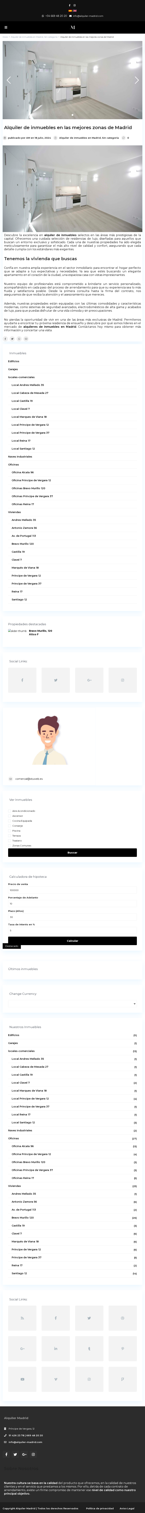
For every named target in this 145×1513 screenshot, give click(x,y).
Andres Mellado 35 (24, 520)
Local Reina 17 (21, 440)
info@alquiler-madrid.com (25, 1442)
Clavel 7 (17, 559)
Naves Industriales (20, 456)
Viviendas (14, 512)
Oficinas (13, 464)
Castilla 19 (18, 551)
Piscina (16, 830)
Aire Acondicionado (23, 811)
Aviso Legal (127, 1508)
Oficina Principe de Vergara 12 (31, 480)
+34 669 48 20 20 (56, 16)
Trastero (17, 840)
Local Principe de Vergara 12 (30, 424)
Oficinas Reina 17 (23, 504)
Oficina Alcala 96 (23, 472)
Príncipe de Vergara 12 (26, 575)
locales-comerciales (21, 377)
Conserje (17, 826)
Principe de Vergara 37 (26, 583)
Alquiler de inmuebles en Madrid (80, 137)
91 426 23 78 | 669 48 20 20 (26, 1435)
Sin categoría (110, 137)
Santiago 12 (19, 599)
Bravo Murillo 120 (23, 543)
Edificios (13, 361)
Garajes (13, 369)
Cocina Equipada (22, 821)
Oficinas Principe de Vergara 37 (32, 496)
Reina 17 (17, 591)
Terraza (16, 835)
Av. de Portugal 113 (24, 535)
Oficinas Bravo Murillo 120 (28, 488)
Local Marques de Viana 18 (29, 416)
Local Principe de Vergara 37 (30, 432)
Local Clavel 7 (21, 408)
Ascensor (17, 816)
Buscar (72, 852)
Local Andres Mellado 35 (28, 385)
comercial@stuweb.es (29, 778)
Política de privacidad (100, 1508)
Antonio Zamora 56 (24, 528)
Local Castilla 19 (22, 401)
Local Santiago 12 (23, 448)
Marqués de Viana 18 (25, 567)
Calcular (72, 940)
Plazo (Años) (16, 911)
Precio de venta (18, 884)
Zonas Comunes (21, 845)
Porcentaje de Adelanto (23, 897)
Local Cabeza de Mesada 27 (30, 393)
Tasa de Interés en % (21, 924)
